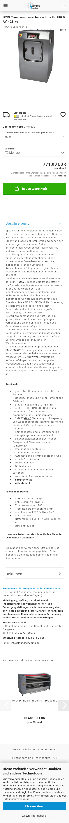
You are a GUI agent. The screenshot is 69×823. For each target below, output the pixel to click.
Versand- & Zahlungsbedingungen (35, 749)
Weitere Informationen (34, 815)
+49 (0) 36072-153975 (22, 632)
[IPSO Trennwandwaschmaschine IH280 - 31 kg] (34, 56)
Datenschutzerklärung (16, 799)
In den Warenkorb (34, 188)
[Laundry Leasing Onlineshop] (34, 5)
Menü (5, 5)
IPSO (63, 30)
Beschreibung (18, 223)
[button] (63, 705)
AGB (56, 757)
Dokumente (16, 574)
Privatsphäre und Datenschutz (30, 757)
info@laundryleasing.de (25, 643)
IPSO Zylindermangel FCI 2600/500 (34, 700)
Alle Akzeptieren (34, 806)
